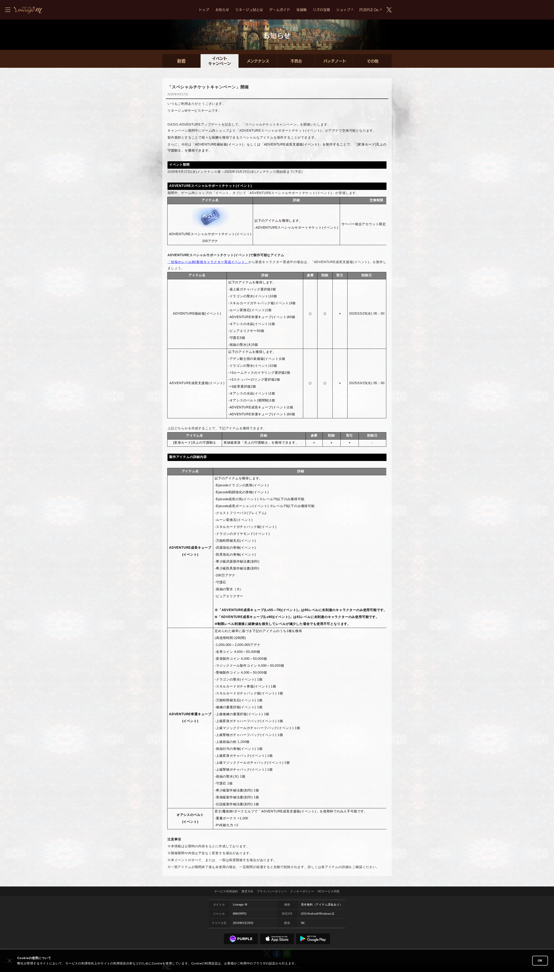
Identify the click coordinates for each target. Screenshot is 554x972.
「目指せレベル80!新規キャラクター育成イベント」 (207, 262)
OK (540, 960)
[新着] (181, 61)
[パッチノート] (334, 61)
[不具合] (296, 61)
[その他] (373, 61)
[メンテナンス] (258, 61)
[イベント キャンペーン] (219, 61)
